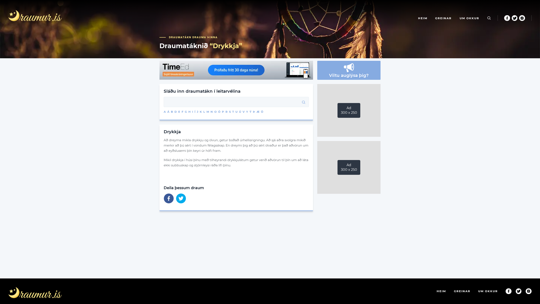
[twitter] (181, 198)
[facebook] (169, 198)
